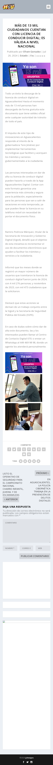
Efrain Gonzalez (32, 51)
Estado (24, 55)
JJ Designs (30, 758)
